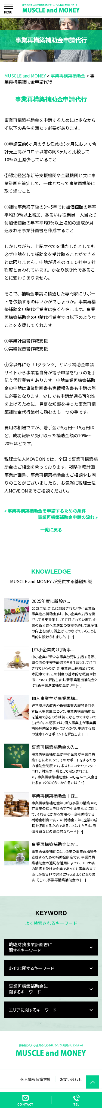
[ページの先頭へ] (92, 1082)
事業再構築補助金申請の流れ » (68, 517)
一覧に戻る (51, 529)
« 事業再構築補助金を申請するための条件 (45, 510)
